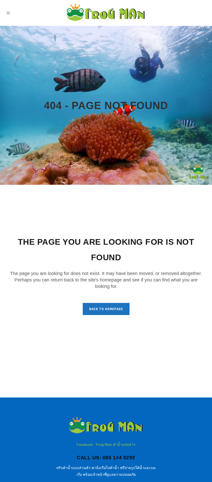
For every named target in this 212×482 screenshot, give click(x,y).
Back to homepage (106, 309)
